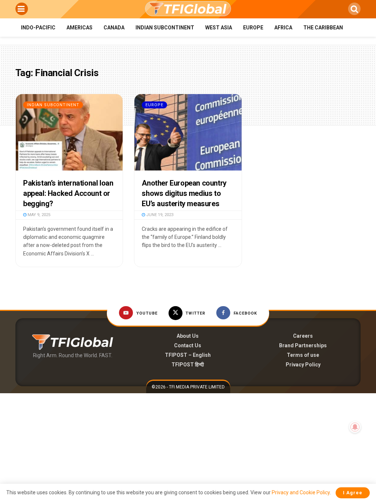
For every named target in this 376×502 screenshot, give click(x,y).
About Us (188, 336)
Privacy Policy (303, 364)
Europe (253, 28)
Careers (303, 336)
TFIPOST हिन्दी (187, 364)
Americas (79, 28)
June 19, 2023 (159, 214)
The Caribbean (323, 28)
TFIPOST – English (188, 355)
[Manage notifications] (355, 427)
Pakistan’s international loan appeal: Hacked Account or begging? (68, 193)
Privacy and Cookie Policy (301, 492)
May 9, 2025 (38, 214)
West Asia (218, 28)
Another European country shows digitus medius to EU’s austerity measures (184, 193)
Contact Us (187, 345)
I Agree (352, 492)
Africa (283, 28)
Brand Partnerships (303, 345)
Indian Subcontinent (164, 28)
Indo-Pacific (38, 28)
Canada (114, 28)
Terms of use (303, 355)
